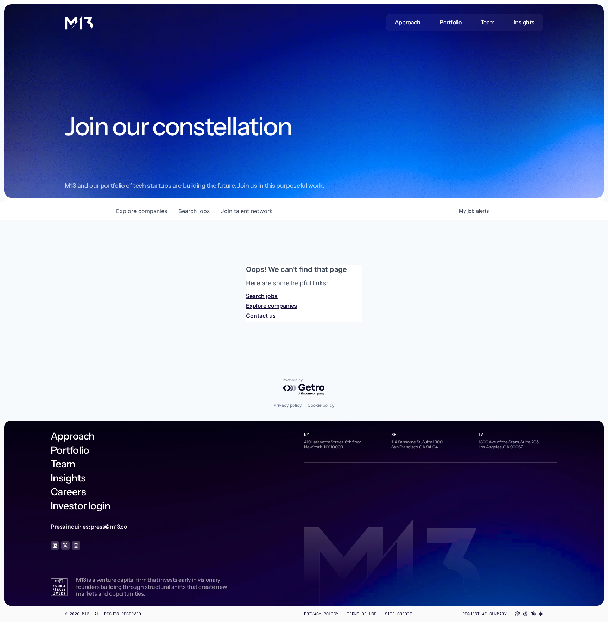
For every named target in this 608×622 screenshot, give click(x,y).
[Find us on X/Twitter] (65, 545)
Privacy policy (288, 405)
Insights (524, 22)
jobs (194, 210)
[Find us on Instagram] (76, 545)
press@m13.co (109, 526)
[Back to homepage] (79, 22)
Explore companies (271, 305)
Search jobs (262, 295)
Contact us (261, 315)
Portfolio (450, 22)
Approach (408, 22)
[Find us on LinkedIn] (55, 545)
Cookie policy (321, 405)
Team (488, 22)
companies (141, 210)
